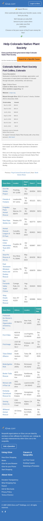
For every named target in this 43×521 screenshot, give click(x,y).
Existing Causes (29, 463)
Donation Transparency (10, 480)
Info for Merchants (8, 489)
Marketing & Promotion (31, 466)
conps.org (12, 93)
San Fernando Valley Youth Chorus (6, 286)
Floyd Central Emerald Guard (20, 172)
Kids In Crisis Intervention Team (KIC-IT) (7, 245)
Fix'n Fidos (6, 335)
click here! (11, 137)
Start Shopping (7, 469)
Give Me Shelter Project (6, 191)
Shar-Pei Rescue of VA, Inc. (6, 257)
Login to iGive (35, 3)
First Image (7, 344)
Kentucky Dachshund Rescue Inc (7, 393)
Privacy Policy (7, 492)
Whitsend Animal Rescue (6, 412)
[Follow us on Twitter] (2, 512)
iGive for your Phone (9, 466)
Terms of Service (7, 495)
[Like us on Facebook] (5, 512)
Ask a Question (9, 446)
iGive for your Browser (9, 463)
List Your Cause (28, 460)
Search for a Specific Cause (29, 59)
